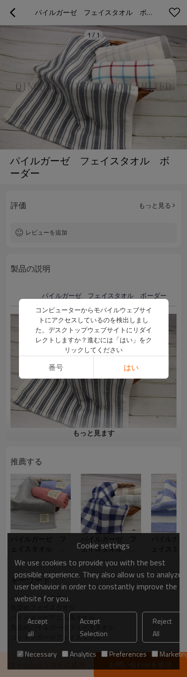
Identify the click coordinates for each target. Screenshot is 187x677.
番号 (55, 367)
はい (131, 367)
